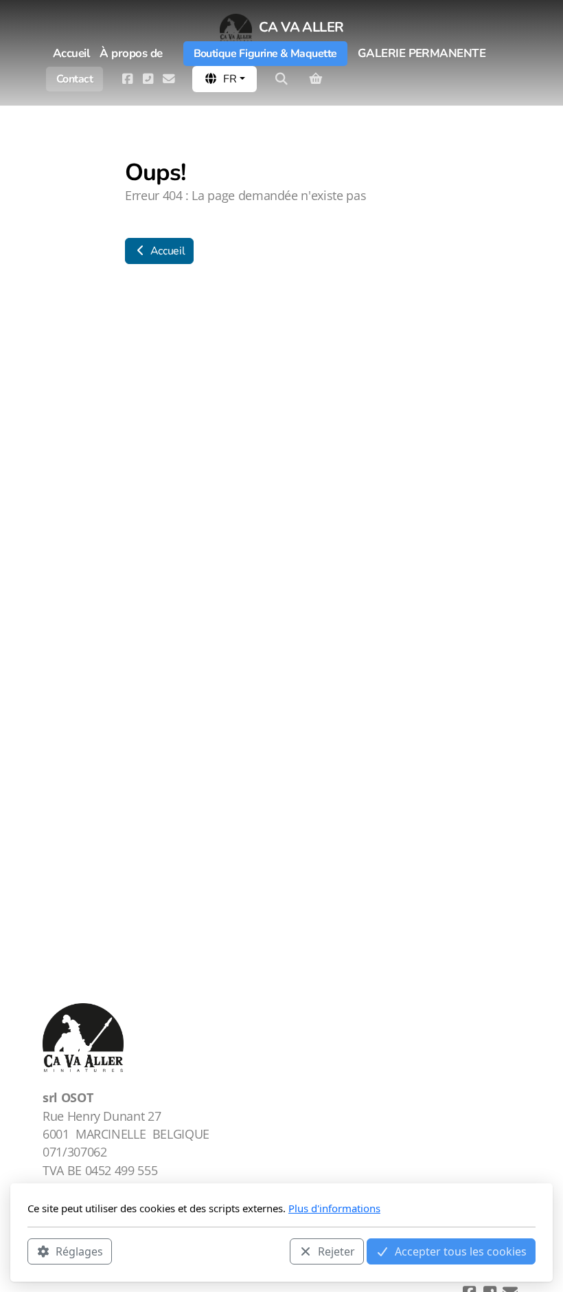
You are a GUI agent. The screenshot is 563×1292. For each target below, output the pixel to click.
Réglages (79, 1251)
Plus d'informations (334, 1208)
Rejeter (336, 1251)
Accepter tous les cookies (461, 1251)
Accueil (166, 251)
